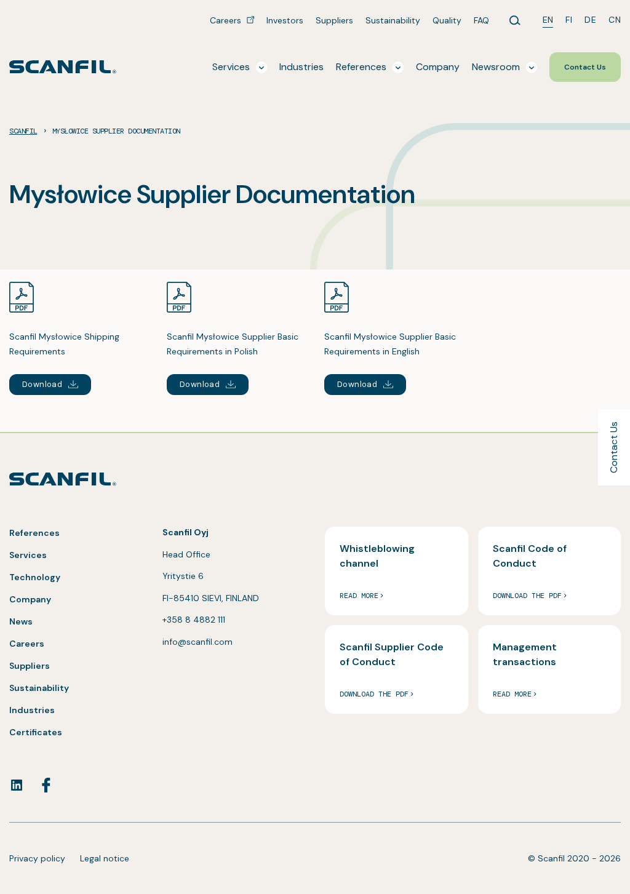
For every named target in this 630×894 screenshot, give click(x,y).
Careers (26, 643)
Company (30, 599)
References (34, 532)
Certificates (35, 732)
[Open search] (515, 20)
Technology (34, 577)
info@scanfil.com (197, 641)
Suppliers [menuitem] (334, 20)
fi (568, 19)
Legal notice (104, 858)
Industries (32, 710)
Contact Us (613, 447)
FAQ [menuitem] (481, 20)
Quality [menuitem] (447, 20)
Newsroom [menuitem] (496, 66)
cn (614, 19)
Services (28, 555)
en (548, 19)
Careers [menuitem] (227, 20)
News (21, 621)
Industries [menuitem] (301, 66)
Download (42, 384)
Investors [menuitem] (284, 20)
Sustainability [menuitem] (392, 20)
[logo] (62, 66)
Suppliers (29, 665)
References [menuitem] (361, 66)
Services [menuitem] (231, 66)
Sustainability (39, 687)
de (590, 19)
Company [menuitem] (438, 66)
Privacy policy (37, 858)
